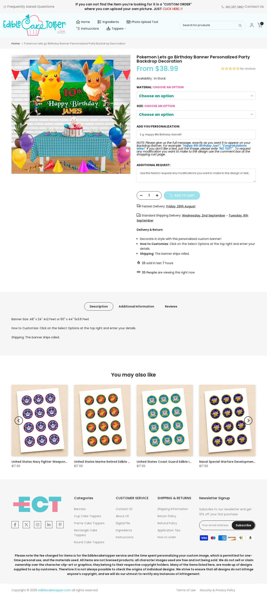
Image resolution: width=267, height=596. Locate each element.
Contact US (124, 509)
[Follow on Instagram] (37, 524)
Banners (80, 509)
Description (99, 306)
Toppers (117, 28)
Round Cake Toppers (89, 542)
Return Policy (166, 516)
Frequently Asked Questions (30, 6)
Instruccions (90, 28)
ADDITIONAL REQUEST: (154, 165)
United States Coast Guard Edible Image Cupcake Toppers (182, 462)
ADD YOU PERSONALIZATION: (158, 127)
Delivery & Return (150, 230)
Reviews (171, 306)
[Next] (248, 420)
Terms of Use (186, 590)
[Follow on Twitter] (26, 524)
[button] (230, 69)
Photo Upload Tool (145, 22)
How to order (166, 537)
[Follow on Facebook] (15, 524)
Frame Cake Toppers (89, 523)
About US (122, 516)
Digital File (123, 523)
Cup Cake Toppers (87, 516)
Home (85, 22)
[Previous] (19, 420)
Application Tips (168, 530)
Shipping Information (172, 509)
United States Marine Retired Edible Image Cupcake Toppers (120, 462)
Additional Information (136, 306)
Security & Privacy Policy (217, 590)
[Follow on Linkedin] (48, 524)
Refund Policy (167, 523)
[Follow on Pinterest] (60, 524)
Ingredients (111, 22)
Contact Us (244, 6)
